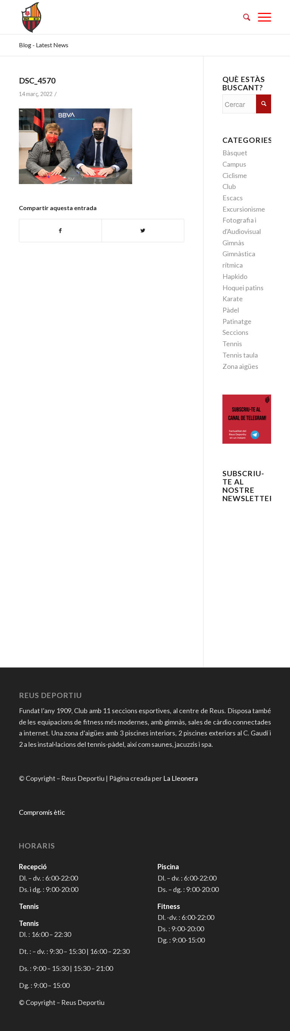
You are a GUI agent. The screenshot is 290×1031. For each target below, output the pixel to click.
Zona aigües (240, 366)
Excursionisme (243, 209)
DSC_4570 (37, 80)
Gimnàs (233, 242)
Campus (234, 164)
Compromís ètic (42, 812)
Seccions (235, 332)
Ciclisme (234, 175)
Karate (232, 298)
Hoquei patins (243, 287)
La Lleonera (180, 778)
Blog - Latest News (43, 44)
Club (229, 186)
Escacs (232, 198)
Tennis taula (240, 355)
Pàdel (230, 310)
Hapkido (234, 276)
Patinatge (236, 321)
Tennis (232, 343)
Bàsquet (234, 153)
